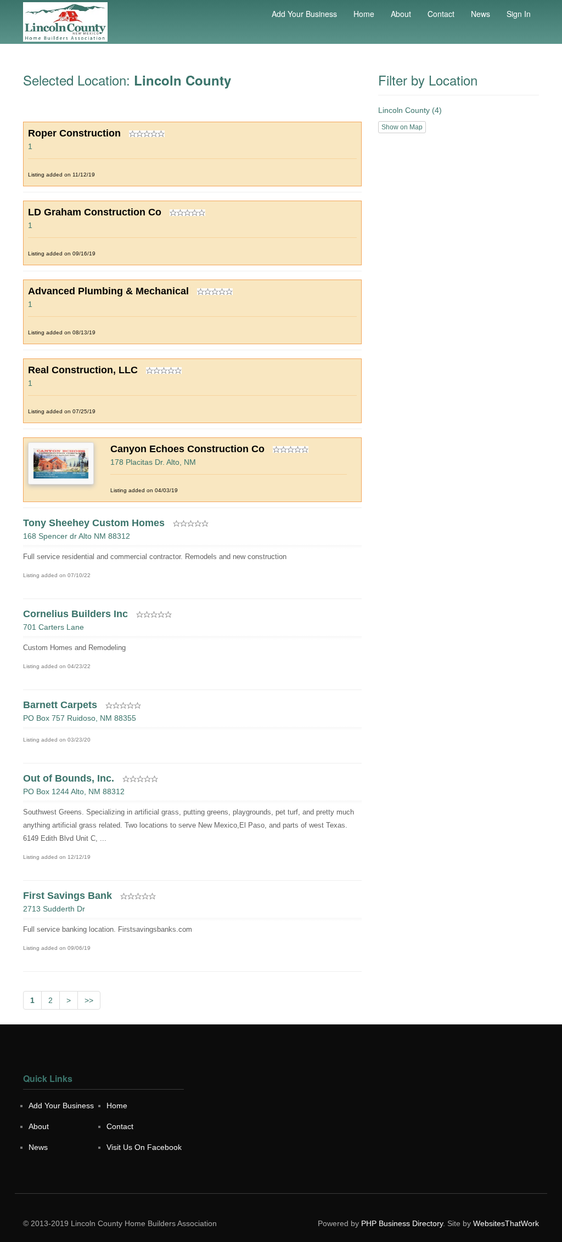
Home (363, 13)
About (401, 13)
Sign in (519, 13)
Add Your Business (304, 13)
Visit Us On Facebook (144, 1147)
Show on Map (402, 127)
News (480, 13)
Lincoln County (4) (410, 110)
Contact (441, 13)
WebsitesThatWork (506, 1223)
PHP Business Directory (402, 1223)
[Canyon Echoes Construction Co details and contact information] (60, 462)
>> (89, 1000)
